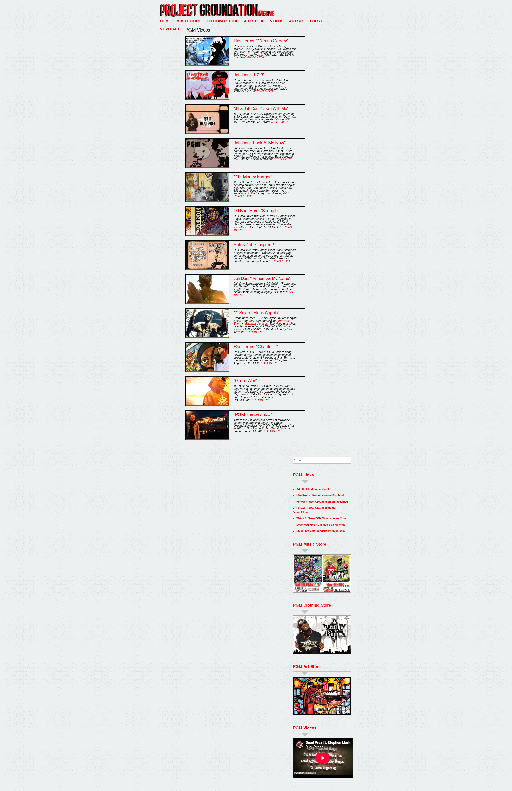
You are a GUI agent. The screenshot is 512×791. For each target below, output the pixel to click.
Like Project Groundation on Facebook (320, 495)
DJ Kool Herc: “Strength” (256, 210)
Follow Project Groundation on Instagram (322, 501)
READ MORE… (258, 57)
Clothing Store (222, 21)
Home (165, 21)
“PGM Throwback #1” (254, 414)
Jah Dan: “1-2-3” (249, 74)
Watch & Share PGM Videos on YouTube (321, 518)
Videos (276, 21)
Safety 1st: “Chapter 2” (254, 244)
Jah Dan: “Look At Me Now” (259, 142)
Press (316, 21)
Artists (296, 21)
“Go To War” (245, 380)
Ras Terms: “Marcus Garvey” (261, 40)
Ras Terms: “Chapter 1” (256, 346)
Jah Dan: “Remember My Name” (262, 278)
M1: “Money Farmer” (253, 176)
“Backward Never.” (256, 323)
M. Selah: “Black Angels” (256, 312)
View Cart (170, 29)
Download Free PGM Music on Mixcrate (320, 524)
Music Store (188, 21)
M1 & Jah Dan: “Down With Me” (261, 108)
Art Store (254, 21)
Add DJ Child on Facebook (313, 489)
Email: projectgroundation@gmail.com (320, 530)
